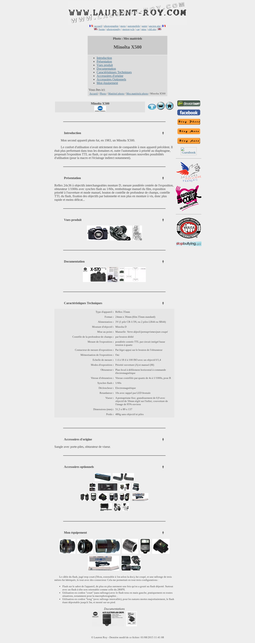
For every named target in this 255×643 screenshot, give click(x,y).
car (138, 29)
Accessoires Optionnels (111, 79)
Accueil (93, 93)
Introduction (104, 58)
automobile (134, 26)
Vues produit (105, 65)
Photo (103, 93)
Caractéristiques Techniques (114, 72)
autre (144, 26)
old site (152, 29)
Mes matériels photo (137, 93)
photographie (111, 26)
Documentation (106, 68)
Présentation (104, 61)
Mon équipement (107, 83)
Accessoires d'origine (110, 75)
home (102, 29)
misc (143, 29)
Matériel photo (116, 93)
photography (114, 29)
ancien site (155, 26)
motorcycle (129, 29)
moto (123, 26)
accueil (98, 26)
